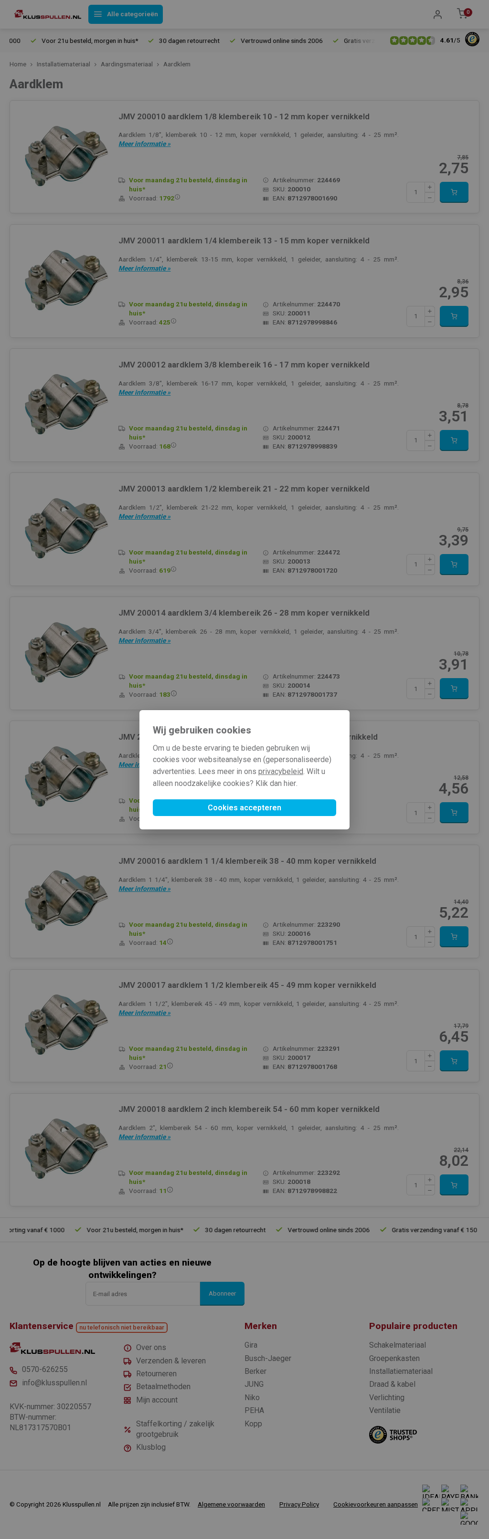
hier (290, 783)
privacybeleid (280, 771)
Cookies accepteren (244, 807)
